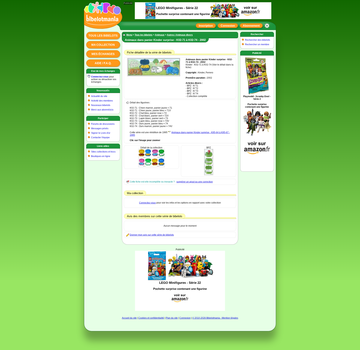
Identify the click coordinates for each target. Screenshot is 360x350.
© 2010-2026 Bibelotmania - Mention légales (215, 318)
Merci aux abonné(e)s (102, 109)
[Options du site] (267, 25)
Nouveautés (103, 90)
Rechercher (257, 34)
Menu (129, 35)
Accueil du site (129, 318)
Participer (103, 118)
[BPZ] (208, 174)
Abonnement (251, 25)
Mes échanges (103, 54)
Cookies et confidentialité (151, 318)
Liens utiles (103, 146)
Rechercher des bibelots (257, 40)
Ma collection (103, 44)
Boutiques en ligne (100, 156)
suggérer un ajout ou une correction (194, 181)
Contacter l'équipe (100, 137)
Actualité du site (99, 96)
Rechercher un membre (257, 44)
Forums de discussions (103, 124)
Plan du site (172, 318)
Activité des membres (102, 100)
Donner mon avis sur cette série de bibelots (152, 235)
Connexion (228, 25)
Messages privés (99, 128)
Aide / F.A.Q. (103, 63)
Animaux (159, 35)
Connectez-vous (100, 76)
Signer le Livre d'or (100, 133)
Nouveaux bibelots (100, 105)
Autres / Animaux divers (180, 35)
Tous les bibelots (103, 35)
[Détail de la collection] (151, 166)
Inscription (206, 25)
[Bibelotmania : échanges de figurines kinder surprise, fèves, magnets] (102, 25)
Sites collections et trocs (103, 151)
